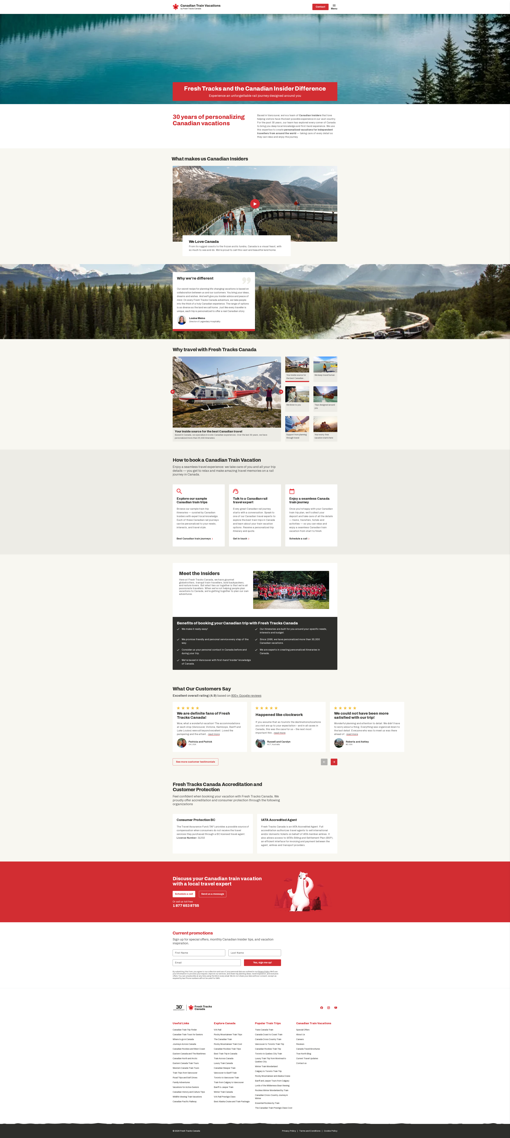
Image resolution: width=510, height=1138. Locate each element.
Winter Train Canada (223, 1092)
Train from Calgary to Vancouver (229, 1082)
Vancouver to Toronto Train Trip (269, 1044)
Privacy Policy (263, 972)
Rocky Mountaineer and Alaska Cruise (272, 1076)
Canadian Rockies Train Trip (268, 1049)
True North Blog (303, 1054)
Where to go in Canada (183, 1039)
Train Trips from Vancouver (185, 1073)
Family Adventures (181, 1082)
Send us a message (212, 894)
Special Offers (302, 1030)
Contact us (301, 1063)
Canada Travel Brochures (308, 1049)
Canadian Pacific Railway (185, 1101)
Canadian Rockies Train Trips (227, 1049)
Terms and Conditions (309, 1131)
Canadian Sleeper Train (224, 1068)
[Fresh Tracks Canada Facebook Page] (321, 1007)
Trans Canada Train (264, 1030)
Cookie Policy (330, 1131)
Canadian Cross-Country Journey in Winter (271, 1096)
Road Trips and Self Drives (185, 1077)
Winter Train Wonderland (266, 1066)
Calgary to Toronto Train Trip (268, 1071)
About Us (300, 1034)
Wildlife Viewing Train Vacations (187, 1097)
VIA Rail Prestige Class (224, 1097)
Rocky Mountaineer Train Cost (228, 1044)
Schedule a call (298, 538)
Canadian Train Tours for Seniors (188, 1034)
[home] (197, 7)
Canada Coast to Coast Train (268, 1034)
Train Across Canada (223, 1058)
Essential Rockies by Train (267, 1103)
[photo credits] (332, 170)
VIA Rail (217, 1030)
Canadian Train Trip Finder (185, 1030)
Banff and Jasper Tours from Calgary (272, 1081)
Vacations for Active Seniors (186, 1087)
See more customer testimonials (195, 761)
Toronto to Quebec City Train (268, 1054)
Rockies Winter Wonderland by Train (271, 1090)
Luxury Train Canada (223, 1063)
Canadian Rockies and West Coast (189, 1049)
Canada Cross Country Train (268, 1039)
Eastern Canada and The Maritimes (189, 1054)
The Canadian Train (223, 1039)
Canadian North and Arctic (185, 1058)
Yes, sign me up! (262, 962)
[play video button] (255, 204)
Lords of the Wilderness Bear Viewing (272, 1085)
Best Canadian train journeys (194, 538)
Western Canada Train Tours (186, 1068)
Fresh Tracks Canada (190, 1131)
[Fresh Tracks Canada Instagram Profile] (328, 1007)
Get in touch (240, 538)
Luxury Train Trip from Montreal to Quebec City (270, 1060)
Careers (300, 1039)
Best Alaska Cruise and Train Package (232, 1101)
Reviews (300, 1044)
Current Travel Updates (307, 1058)
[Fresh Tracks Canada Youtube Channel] (335, 1007)
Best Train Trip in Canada (225, 1054)
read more (214, 734)
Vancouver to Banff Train (225, 1073)
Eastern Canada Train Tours (186, 1063)
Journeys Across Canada (184, 1044)
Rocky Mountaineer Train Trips (228, 1034)
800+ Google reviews (246, 695)
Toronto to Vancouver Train (226, 1077)
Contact (320, 6)
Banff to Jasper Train (223, 1087)
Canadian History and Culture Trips (189, 1092)
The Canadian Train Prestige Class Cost (273, 1108)
